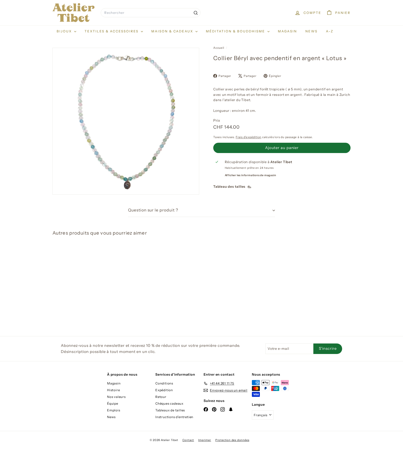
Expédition (164, 390)
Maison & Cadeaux (172, 31)
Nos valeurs (116, 397)
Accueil (219, 47)
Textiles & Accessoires (112, 31)
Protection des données (232, 440)
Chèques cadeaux (169, 403)
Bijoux (65, 31)
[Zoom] (126, 121)
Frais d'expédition (248, 137)
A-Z (329, 31)
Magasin (287, 31)
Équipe (112, 403)
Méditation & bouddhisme (236, 31)
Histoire (113, 390)
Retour (160, 397)
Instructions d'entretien (174, 417)
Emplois (113, 410)
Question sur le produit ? (153, 210)
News (311, 31)
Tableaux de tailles (170, 410)
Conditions (164, 383)
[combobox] (150, 12)
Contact (188, 440)
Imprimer (204, 440)
